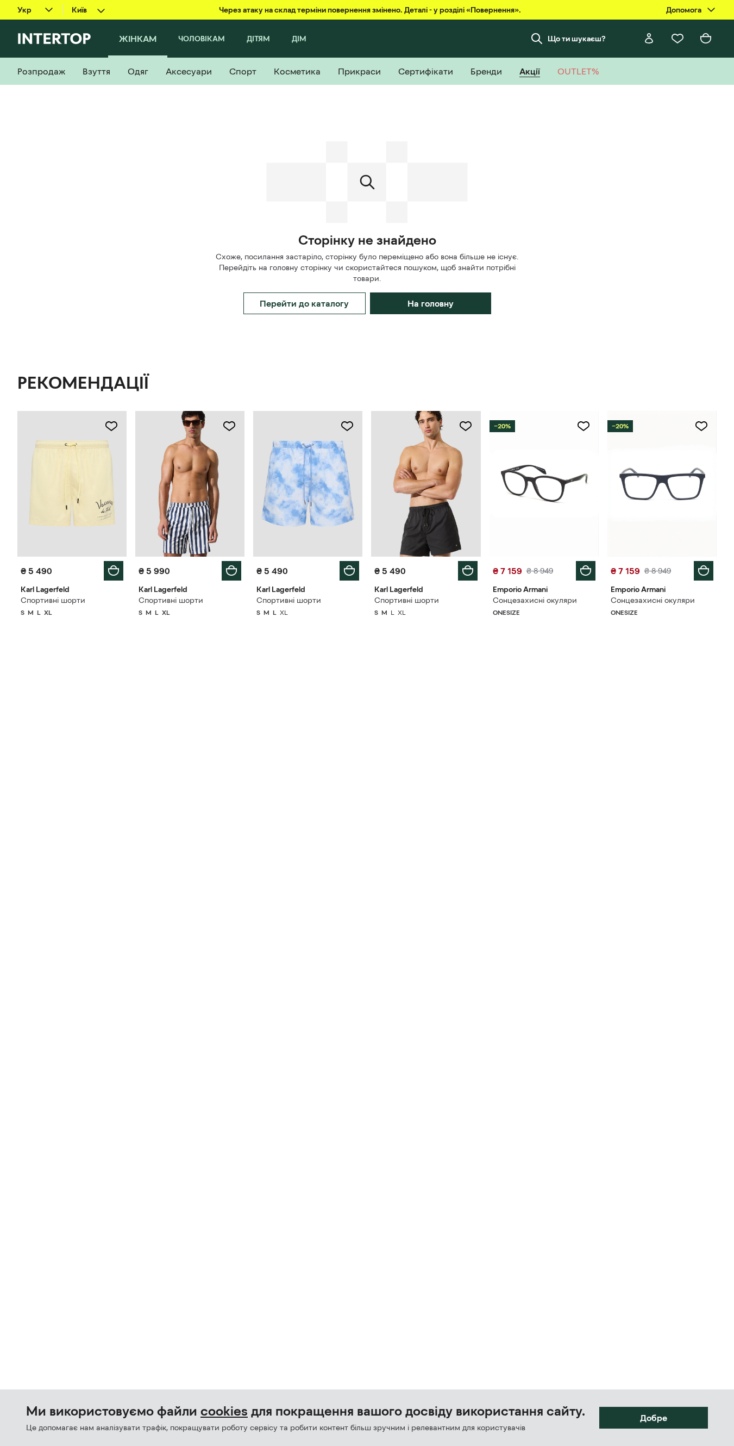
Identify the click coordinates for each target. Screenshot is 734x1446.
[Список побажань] (677, 38)
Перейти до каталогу (304, 303)
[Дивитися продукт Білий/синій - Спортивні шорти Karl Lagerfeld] (189, 484)
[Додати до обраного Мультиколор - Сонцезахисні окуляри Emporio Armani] (583, 426)
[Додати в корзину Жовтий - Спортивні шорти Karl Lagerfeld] (113, 571)
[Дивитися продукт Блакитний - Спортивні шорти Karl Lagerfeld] (307, 484)
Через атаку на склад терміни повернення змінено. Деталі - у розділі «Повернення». (370, 10)
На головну (430, 303)
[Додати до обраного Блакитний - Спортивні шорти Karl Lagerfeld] (347, 426)
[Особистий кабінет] (649, 38)
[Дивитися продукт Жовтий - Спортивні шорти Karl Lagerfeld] (72, 484)
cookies (224, 1411)
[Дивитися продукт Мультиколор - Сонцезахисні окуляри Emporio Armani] (544, 484)
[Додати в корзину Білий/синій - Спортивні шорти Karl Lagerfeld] (231, 571)
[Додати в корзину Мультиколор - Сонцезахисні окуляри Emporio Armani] (585, 571)
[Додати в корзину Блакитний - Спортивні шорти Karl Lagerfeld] (349, 571)
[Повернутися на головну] (54, 38)
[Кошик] (706, 38)
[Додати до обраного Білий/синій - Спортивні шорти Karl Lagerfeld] (229, 426)
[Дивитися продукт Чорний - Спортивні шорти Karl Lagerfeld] (425, 484)
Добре (653, 1417)
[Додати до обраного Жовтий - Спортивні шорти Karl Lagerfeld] (111, 426)
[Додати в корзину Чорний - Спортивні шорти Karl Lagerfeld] (468, 571)
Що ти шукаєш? (577, 38)
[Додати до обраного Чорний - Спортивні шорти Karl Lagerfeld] (465, 426)
